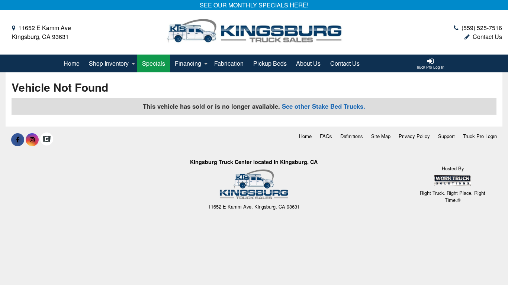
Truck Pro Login (480, 136)
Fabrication (229, 63)
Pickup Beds (270, 63)
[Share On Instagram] (32, 139)
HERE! (299, 4)
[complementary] (485, 262)
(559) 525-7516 (482, 27)
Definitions (351, 136)
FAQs (326, 136)
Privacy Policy (414, 136)
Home (72, 63)
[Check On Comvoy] (46, 139)
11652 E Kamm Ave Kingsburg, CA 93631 (41, 32)
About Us (308, 63)
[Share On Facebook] (17, 139)
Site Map (380, 136)
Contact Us (487, 36)
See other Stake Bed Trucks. (323, 106)
